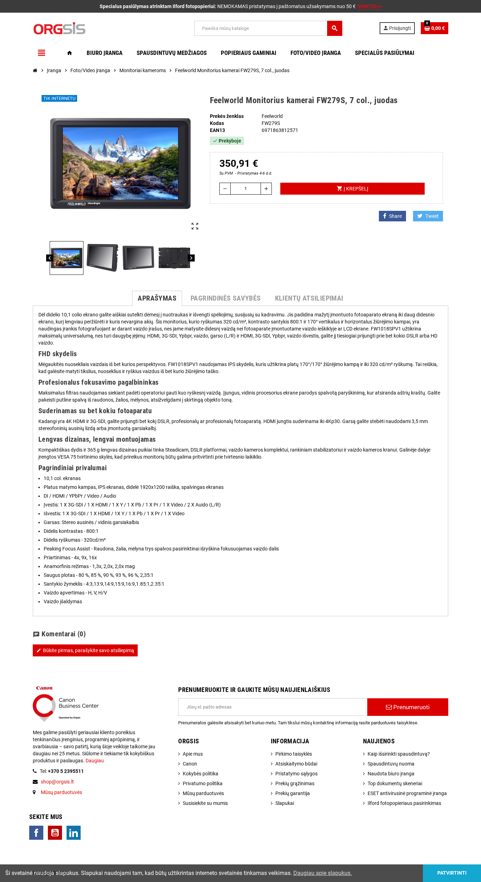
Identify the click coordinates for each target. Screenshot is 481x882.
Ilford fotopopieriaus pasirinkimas (404, 803)
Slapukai (284, 803)
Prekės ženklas (227, 116)
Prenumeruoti (411, 707)
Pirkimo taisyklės (293, 754)
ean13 (217, 130)
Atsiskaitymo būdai (296, 764)
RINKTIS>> (370, 6)
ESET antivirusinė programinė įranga (407, 793)
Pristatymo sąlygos (296, 773)
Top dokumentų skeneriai (395, 783)
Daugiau (94, 760)
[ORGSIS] (95, 28)
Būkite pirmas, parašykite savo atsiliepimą (85, 650)
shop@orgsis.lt (57, 782)
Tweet (432, 216)
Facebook (36, 833)
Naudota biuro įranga (391, 773)
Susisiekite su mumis (205, 803)
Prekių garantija (292, 793)
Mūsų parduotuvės (61, 792)
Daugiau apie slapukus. (322, 873)
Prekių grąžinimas (294, 783)
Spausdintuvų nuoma (391, 764)
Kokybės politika (200, 773)
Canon (190, 764)
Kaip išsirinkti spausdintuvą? (399, 754)
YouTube (55, 833)
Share (395, 216)
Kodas (217, 123)
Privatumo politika (203, 783)
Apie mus (193, 754)
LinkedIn (74, 833)
